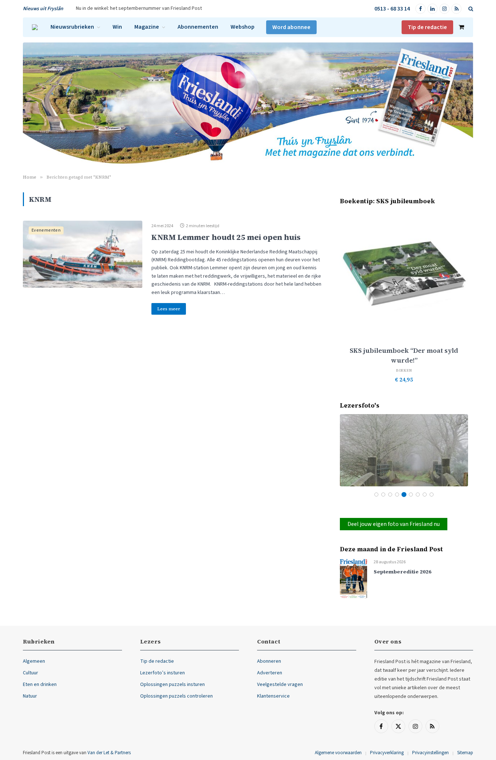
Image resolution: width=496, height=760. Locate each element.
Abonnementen (198, 27)
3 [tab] (390, 494)
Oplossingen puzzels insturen (172, 684)
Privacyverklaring (387, 752)
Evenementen (46, 230)
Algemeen (34, 661)
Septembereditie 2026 (402, 572)
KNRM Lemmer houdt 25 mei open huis (226, 237)
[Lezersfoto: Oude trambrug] (404, 450)
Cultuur (30, 673)
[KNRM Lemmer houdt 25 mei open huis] (82, 254)
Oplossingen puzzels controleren (176, 696)
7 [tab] (417, 494)
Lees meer (168, 309)
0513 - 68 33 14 (392, 9)
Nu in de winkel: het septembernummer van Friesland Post (139, 8)
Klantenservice (273, 696)
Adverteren (269, 673)
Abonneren (269, 661)
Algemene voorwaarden (338, 752)
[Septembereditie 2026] (353, 578)
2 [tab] (383, 494)
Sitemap (465, 752)
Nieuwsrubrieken (72, 27)
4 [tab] (397, 494)
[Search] (470, 9)
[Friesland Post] (35, 27)
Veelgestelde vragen (280, 684)
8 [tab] (424, 494)
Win (117, 27)
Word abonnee (291, 27)
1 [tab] (376, 494)
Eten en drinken (40, 684)
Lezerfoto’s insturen (162, 673)
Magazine (146, 27)
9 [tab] (431, 494)
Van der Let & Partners (109, 752)
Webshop (243, 27)
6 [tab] (410, 494)
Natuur (30, 696)
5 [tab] (404, 494)
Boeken (404, 370)
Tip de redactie (427, 27)
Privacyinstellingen (430, 752)
